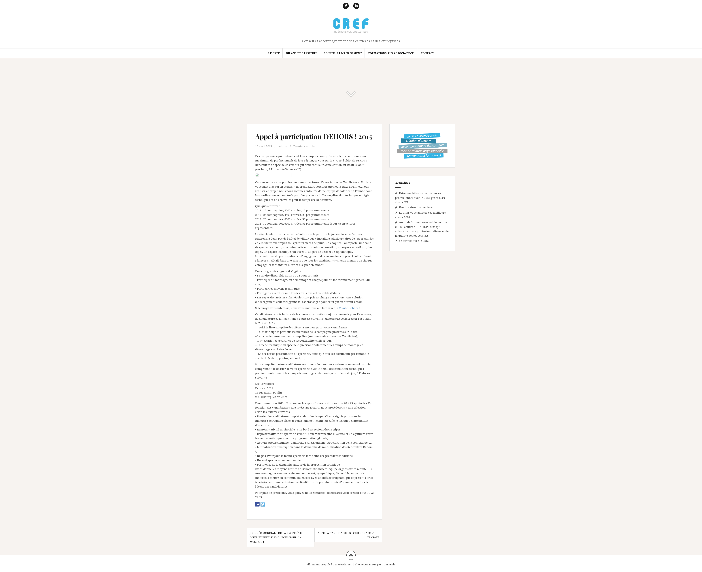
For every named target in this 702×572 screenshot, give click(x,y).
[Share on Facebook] (257, 504)
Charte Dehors (349, 308)
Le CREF (274, 53)
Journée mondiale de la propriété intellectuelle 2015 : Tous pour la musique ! (276, 537)
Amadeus (370, 564)
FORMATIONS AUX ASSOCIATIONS (391, 53)
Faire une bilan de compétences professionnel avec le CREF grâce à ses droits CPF (420, 197)
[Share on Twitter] (263, 504)
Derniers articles (304, 146)
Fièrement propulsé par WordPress (329, 564)
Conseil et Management (343, 53)
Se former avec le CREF (414, 240)
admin (282, 146)
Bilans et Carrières (301, 53)
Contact (427, 53)
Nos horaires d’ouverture (416, 207)
